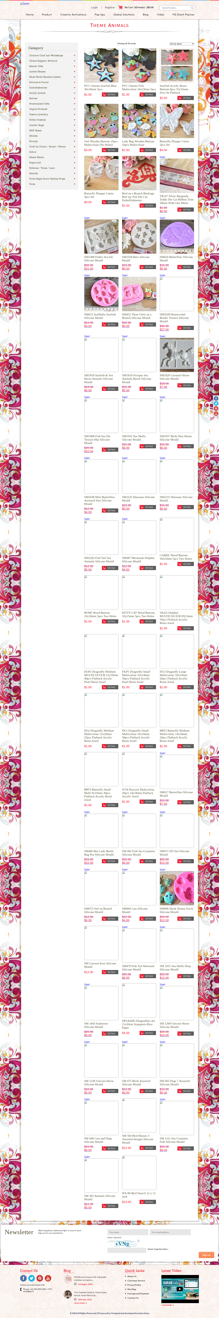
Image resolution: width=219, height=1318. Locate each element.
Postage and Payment (138, 1293)
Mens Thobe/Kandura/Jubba (45, 76)
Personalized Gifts (39, 103)
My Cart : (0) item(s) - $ (139, 7)
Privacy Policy (134, 1285)
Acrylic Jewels (37, 93)
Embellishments (38, 87)
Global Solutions (124, 14)
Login (94, 7)
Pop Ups (100, 14)
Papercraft (35, 162)
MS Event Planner (184, 14)
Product (47, 14)
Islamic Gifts (36, 66)
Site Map (131, 1289)
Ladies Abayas (37, 71)
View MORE (166, 1305)
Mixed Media (36, 157)
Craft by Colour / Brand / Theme (47, 146)
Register (110, 7)
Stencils (33, 173)
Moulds (33, 135)
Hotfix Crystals (37, 119)
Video (160, 14)
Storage (33, 141)
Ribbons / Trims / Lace (42, 168)
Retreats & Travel (39, 82)
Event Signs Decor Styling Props (47, 178)
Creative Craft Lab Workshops (46, 55)
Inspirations (143, 1313)
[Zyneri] (24, 3)
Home (30, 14)
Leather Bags (36, 125)
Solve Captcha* (114, 1237)
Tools (32, 184)
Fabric (32, 151)
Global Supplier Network (43, 60)
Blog (145, 14)
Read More (79, 1303)
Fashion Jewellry (38, 114)
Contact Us (133, 1298)
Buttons (33, 98)
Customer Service (136, 1280)
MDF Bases (35, 130)
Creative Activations (73, 14)
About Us (132, 1276)
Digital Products (38, 109)
